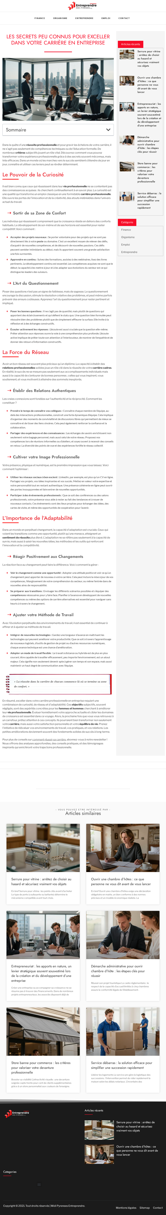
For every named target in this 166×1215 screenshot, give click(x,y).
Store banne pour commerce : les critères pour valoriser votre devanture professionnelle (147, 172)
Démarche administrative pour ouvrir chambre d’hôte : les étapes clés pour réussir (148, 144)
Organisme (128, 237)
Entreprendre (84, 18)
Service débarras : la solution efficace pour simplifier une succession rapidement (149, 200)
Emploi (105, 18)
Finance (126, 229)
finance (40, 18)
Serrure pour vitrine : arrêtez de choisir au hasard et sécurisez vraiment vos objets (148, 59)
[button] (108, 129)
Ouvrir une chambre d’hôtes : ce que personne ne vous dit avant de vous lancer (149, 85)
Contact (124, 18)
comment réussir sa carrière (49, 739)
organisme (60, 18)
